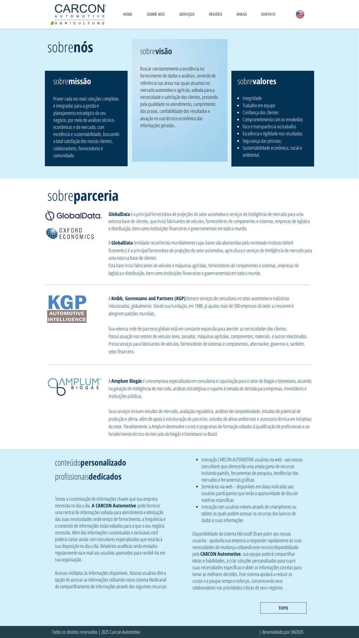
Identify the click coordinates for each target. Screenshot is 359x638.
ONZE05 (297, 631)
